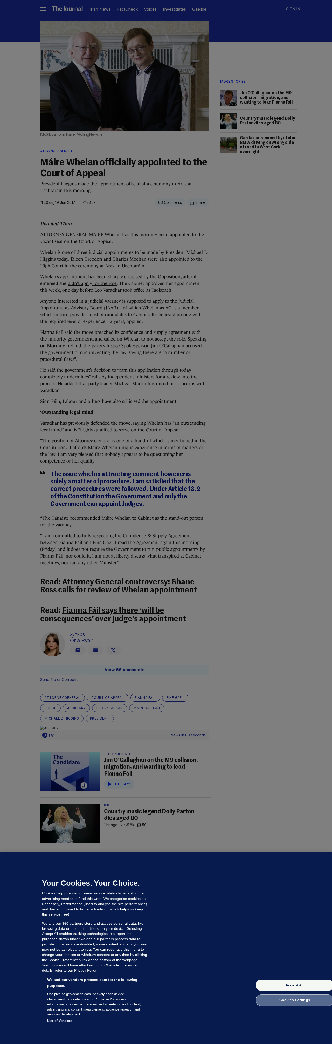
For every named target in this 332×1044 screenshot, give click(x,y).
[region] (166, 948)
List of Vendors (59, 1020)
